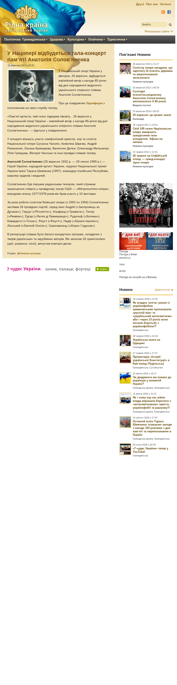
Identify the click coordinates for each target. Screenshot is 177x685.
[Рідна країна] (26, 18)
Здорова (56, 39)
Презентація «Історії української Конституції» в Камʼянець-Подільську (151, 360)
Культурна (76, 39)
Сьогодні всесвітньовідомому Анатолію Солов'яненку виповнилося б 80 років (149, 96)
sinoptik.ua (138, 277)
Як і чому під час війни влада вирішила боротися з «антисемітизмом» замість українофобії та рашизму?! (152, 402)
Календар (138, 119)
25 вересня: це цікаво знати (152, 115)
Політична (12, 39)
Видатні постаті (142, 105)
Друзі (140, 4)
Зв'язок (165, 4)
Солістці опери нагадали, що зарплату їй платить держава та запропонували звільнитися (153, 72)
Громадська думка (143, 387)
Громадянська (33, 39)
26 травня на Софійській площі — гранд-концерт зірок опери (150, 159)
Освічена (95, 39)
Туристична (116, 39)
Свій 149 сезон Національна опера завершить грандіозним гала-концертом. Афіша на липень (152, 135)
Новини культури (30, 253)
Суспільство (156, 367)
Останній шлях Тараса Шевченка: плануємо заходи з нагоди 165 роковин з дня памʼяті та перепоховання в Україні (152, 428)
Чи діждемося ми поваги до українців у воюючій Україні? (152, 381)
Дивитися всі (162, 289)
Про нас (152, 4)
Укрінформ (94, 103)
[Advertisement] (87, 559)
